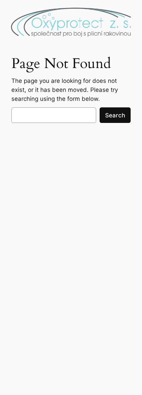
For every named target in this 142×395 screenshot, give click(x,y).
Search (115, 115)
